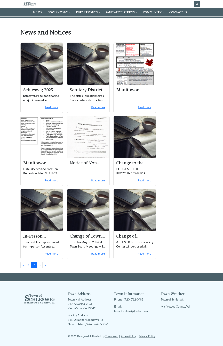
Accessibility (128, 336)
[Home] (29, 4)
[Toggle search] (197, 4)
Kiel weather (177, 323)
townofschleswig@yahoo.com (131, 310)
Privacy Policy (147, 336)
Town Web (111, 336)
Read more (51, 107)
